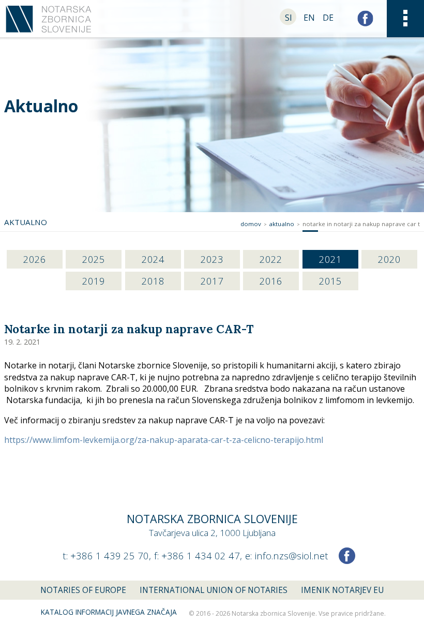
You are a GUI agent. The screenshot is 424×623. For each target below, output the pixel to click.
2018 (153, 280)
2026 (34, 259)
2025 (93, 259)
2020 (389, 259)
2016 (271, 280)
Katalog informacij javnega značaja (109, 612)
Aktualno (41, 106)
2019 (93, 280)
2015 (330, 280)
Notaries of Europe (83, 590)
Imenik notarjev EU (342, 590)
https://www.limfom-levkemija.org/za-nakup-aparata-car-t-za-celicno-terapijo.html (163, 440)
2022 (271, 259)
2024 (153, 259)
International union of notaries (213, 590)
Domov (250, 224)
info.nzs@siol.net (291, 555)
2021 (330, 259)
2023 (212, 259)
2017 (212, 280)
